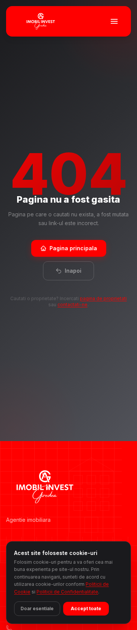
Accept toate (86, 608)
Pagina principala (73, 248)
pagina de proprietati (103, 298)
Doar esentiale (37, 608)
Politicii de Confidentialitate (67, 592)
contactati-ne (72, 304)
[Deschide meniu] (114, 21)
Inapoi (73, 270)
